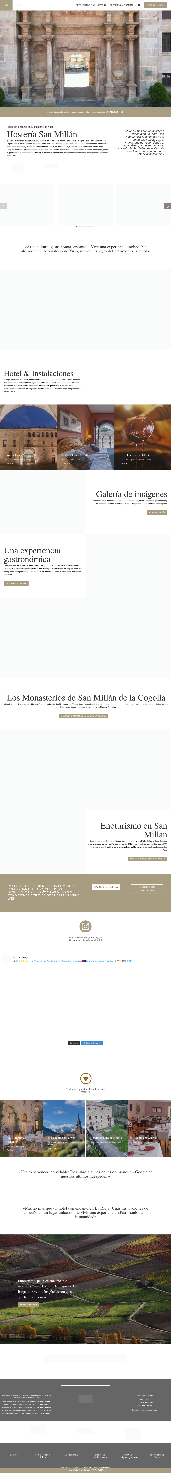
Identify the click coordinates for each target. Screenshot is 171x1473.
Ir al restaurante (16, 584)
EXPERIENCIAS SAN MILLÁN (123, 5)
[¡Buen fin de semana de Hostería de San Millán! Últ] (107, 1002)
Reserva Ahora (155, 5)
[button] (3, 206)
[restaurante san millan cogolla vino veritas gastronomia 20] (128, 597)
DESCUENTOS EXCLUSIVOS (90, 5)
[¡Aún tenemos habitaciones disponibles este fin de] (149, 978)
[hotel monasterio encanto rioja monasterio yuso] (43, 533)
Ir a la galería (157, 513)
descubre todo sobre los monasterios (83, 716)
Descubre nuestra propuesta (147, 859)
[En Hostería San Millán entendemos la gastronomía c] (107, 978)
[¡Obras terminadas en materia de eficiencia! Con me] (64, 1002)
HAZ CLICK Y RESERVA (106, 887)
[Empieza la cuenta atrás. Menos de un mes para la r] (149, 1002)
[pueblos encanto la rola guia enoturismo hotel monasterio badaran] (43, 872)
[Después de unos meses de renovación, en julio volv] (21, 1027)
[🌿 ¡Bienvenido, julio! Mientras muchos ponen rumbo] (21, 1002)
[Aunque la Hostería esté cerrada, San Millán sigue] (64, 1027)
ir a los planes (28, 1304)
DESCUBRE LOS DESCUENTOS (147, 889)
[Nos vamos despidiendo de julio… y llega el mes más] (64, 978)
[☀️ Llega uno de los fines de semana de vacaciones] (21, 978)
